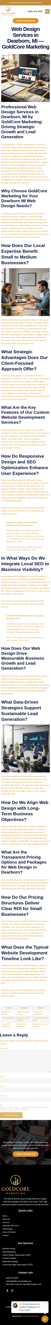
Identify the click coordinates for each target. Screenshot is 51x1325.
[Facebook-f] (7, 1290)
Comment (5, 1048)
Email (3, 1086)
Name (3, 1076)
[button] (47, 11)
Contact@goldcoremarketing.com (25, 3)
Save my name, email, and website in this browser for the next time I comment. (24, 1108)
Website (4, 1095)
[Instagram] (12, 1290)
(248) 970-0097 (35, 11)
